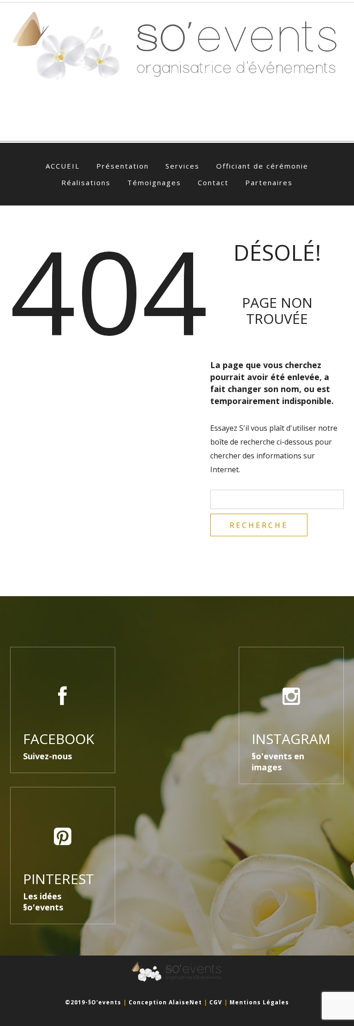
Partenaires (269, 182)
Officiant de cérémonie (262, 165)
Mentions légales (259, 1002)
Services (182, 165)
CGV (215, 1002)
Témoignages (154, 182)
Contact (213, 182)
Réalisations (86, 182)
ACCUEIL (63, 165)
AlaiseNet (185, 1002)
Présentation (122, 165)
